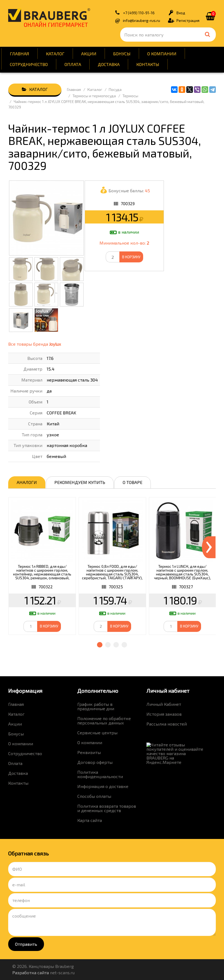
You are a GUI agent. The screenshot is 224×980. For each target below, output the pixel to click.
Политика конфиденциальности (100, 774)
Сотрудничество (29, 64)
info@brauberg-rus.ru (141, 20)
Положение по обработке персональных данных (104, 720)
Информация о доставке (102, 786)
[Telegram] (212, 89)
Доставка (109, 64)
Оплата (72, 64)
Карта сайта (89, 820)
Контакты (147, 64)
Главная (19, 53)
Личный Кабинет (163, 704)
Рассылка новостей (166, 723)
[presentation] (209, 547)
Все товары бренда (34, 343)
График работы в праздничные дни (95, 706)
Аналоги (27, 482)
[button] (99, 644)
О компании (161, 53)
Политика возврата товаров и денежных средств (106, 808)
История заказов (164, 714)
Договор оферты (95, 762)
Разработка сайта (30, 972)
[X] (189, 89)
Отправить (26, 944)
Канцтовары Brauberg (49, 15)
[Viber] (197, 89)
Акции (88, 53)
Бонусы (122, 53)
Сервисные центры (97, 732)
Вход (180, 12)
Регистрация (187, 20)
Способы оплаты (94, 796)
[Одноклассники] (182, 89)
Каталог (55, 53)
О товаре (132, 482)
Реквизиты (89, 752)
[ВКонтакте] (174, 89)
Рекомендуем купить (79, 482)
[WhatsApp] (205, 89)
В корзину (131, 257)
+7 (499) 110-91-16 (139, 12)
